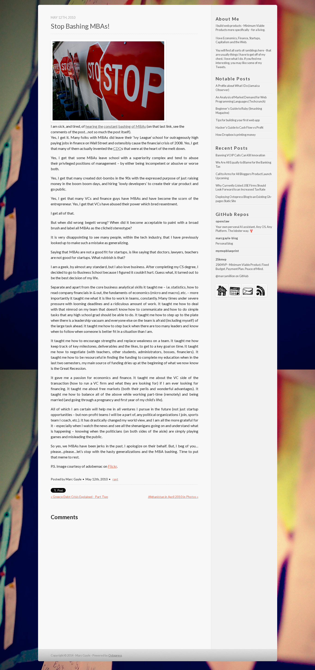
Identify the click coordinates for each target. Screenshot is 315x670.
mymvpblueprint (227, 251)
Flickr (112, 466)
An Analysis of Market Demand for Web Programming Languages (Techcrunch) (241, 99)
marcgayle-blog (227, 238)
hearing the (94, 126)
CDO (117, 148)
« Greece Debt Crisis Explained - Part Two (79, 497)
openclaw (222, 221)
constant (111, 126)
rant (115, 479)
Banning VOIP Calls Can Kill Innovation (240, 155)
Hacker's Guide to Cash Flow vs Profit (239, 127)
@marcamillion (225, 276)
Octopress (115, 655)
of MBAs (138, 126)
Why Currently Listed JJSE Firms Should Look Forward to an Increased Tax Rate (241, 187)
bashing (124, 126)
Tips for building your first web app (238, 120)
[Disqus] (124, 584)
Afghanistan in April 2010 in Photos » (173, 497)
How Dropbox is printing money (236, 134)
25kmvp (221, 259)
